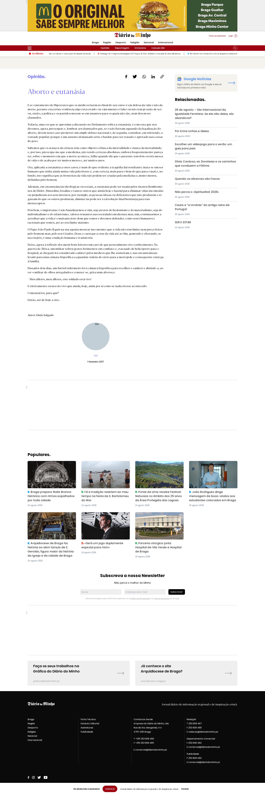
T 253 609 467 (194, 723)
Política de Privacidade (140, 598)
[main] (132, 380)
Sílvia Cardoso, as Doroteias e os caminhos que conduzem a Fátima (202, 162)
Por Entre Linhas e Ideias (188, 130)
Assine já (110, 788)
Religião (134, 42)
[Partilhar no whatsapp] (144, 76)
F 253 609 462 (194, 742)
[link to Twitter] (39, 777)
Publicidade (87, 731)
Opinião (105, 48)
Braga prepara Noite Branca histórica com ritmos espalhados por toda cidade (51, 464)
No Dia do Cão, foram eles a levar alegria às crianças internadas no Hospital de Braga (202, 53)
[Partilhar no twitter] (135, 76)
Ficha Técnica (88, 719)
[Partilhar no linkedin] (153, 76)
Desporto (121, 42)
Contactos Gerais (143, 719)
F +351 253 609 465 (144, 742)
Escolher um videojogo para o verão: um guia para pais (206, 143)
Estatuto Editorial (90, 723)
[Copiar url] (162, 76)
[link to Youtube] (45, 777)
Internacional (165, 42)
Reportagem (122, 48)
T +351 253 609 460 (144, 738)
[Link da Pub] (132, 15)
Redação (191, 719)
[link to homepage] (133, 35)
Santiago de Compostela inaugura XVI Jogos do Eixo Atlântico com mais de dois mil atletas (114, 53)
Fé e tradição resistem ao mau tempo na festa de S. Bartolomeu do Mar (104, 464)
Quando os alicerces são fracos (193, 178)
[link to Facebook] (28, 777)
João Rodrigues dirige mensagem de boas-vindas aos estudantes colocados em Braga (212, 466)
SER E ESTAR (181, 221)
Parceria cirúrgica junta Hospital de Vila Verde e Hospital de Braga (157, 515)
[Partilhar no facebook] (126, 76)
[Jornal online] (42, 37)
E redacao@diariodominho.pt (202, 731)
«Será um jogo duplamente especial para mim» (104, 515)
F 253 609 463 (194, 758)
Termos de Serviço (162, 598)
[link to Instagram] (33, 777)
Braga (95, 42)
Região (107, 42)
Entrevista (140, 48)
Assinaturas (87, 727)
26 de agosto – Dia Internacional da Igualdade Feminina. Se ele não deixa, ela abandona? (201, 111)
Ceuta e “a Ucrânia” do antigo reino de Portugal (201, 204)
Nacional (149, 42)
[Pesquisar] (235, 48)
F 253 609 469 (194, 727)
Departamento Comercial (201, 738)
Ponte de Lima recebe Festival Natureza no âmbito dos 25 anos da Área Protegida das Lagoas (159, 466)
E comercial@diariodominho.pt (150, 749)
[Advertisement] (132, 405)
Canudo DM (158, 48)
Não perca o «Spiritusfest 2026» (192, 191)
